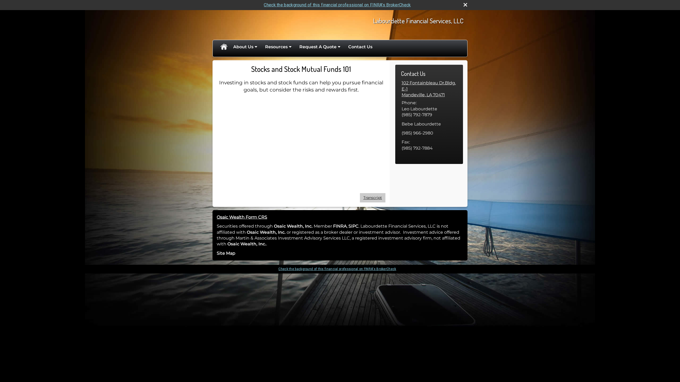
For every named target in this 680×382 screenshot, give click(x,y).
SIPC (353, 226)
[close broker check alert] (465, 5)
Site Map (226, 253)
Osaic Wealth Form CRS (242, 217)
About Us (243, 46)
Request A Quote (318, 46)
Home (223, 47)
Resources (276, 46)
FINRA (339, 226)
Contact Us (360, 46)
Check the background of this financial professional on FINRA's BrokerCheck (337, 4)
